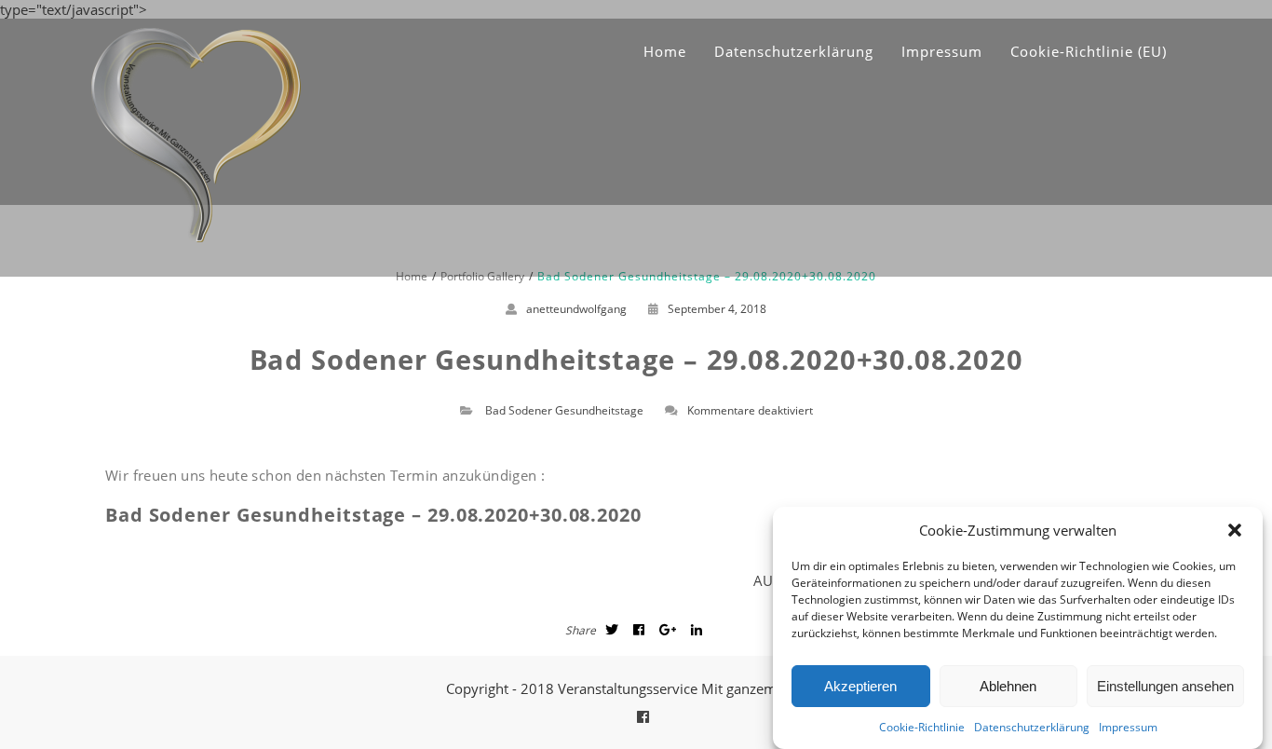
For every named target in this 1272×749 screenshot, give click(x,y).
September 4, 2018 (717, 309)
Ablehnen (1008, 686)
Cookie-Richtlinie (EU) (1088, 51)
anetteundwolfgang (576, 309)
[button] (1234, 530)
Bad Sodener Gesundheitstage (564, 410)
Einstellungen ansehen (1165, 686)
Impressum (1128, 727)
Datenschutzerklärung (1031, 727)
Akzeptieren (860, 686)
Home (664, 51)
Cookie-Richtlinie (922, 727)
